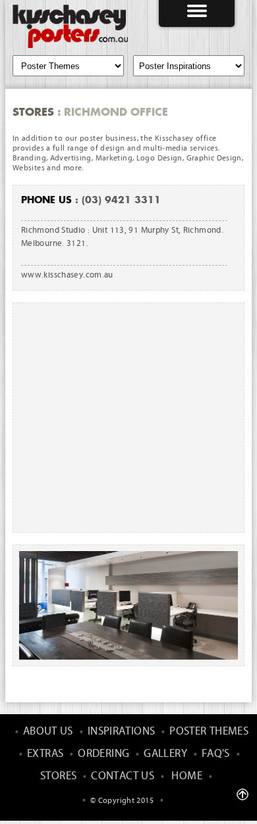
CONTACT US (122, 776)
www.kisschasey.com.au (67, 275)
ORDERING (103, 754)
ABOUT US (48, 731)
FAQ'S (216, 754)
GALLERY (165, 754)
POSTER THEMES (208, 731)
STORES (58, 776)
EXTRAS (45, 754)
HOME (186, 776)
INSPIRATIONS (122, 731)
